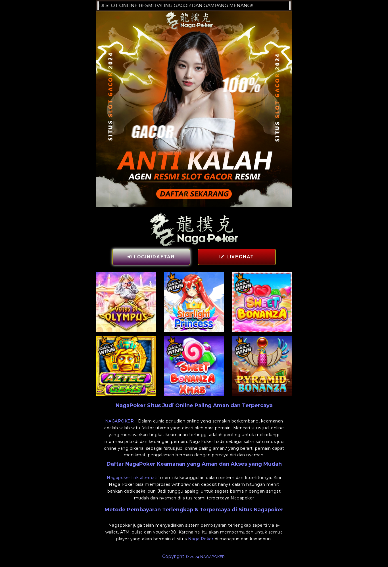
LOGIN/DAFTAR (153, 256)
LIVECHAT (239, 256)
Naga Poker (200, 538)
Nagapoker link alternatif (133, 477)
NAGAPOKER (119, 421)
